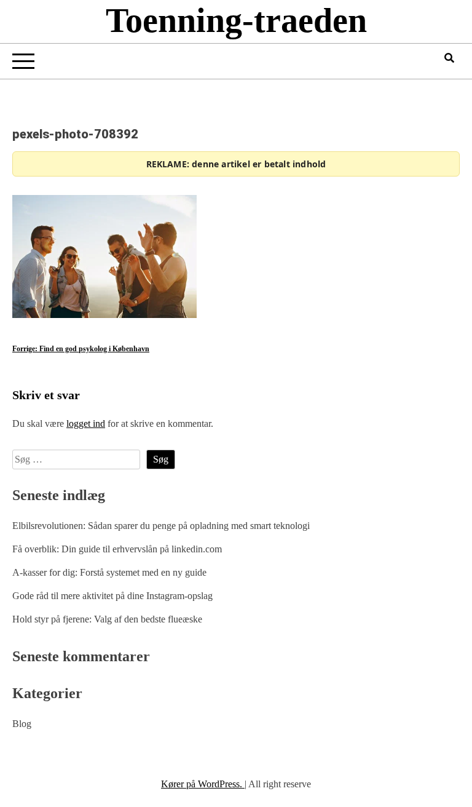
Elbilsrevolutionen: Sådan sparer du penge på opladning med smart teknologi (161, 525)
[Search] (449, 58)
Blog (21, 723)
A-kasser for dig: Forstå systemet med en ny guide (109, 572)
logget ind (85, 423)
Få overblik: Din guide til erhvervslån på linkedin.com (117, 549)
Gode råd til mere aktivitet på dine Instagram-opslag (112, 595)
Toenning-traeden (236, 20)
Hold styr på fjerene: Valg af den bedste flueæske (107, 619)
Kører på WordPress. (203, 784)
